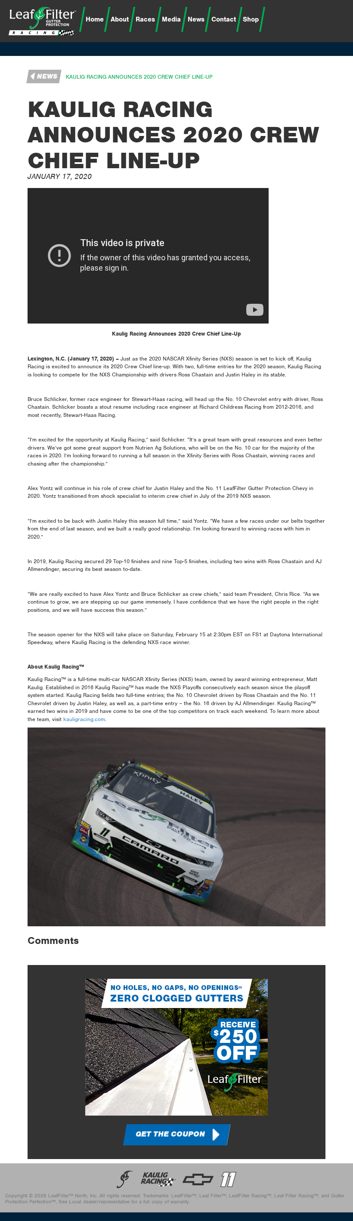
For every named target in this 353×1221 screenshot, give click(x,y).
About (120, 19)
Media (171, 19)
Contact (223, 19)
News (196, 19)
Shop (251, 19)
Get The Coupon (170, 1134)
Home (95, 19)
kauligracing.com (84, 719)
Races (145, 19)
